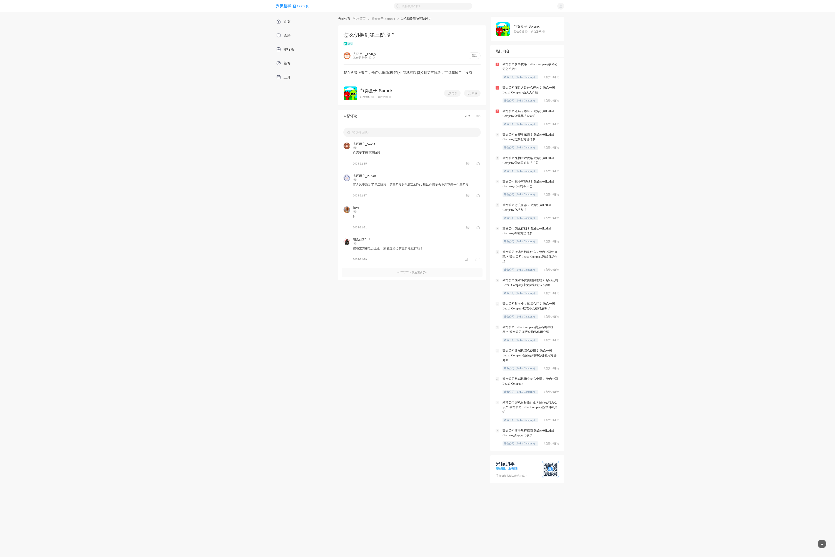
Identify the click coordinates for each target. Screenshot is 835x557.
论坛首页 (359, 18)
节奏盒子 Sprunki (383, 18)
